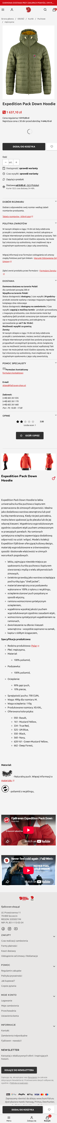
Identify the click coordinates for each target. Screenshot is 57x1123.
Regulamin (32, 1077)
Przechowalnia (8, 1010)
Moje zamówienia (10, 1005)
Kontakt (5, 1030)
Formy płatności (9, 946)
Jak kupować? (8, 981)
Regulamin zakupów (11, 970)
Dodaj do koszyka (24, 146)
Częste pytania (8, 986)
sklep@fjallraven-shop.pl (14, 385)
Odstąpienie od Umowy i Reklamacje (19, 956)
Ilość (5, 157)
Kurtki (31, 19)
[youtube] (16, 929)
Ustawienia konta (10, 1016)
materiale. (6, 780)
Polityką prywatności (19, 1083)
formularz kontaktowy (13, 373)
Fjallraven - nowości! (11, 1040)
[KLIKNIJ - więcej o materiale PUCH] (7, 776)
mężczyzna (9, 22)
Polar (34, 645)
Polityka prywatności (11, 975)
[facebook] (3, 929)
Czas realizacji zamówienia (14, 941)
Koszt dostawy (8, 951)
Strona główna (7, 19)
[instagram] (9, 929)
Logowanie (6, 1000)
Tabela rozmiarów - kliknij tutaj (17, 216)
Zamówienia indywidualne (14, 1035)
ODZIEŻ (21, 19)
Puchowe (41, 19)
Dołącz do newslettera (19, 1070)
